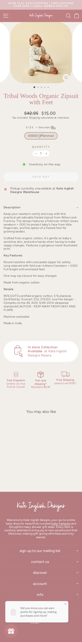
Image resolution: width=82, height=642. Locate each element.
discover (40, 572)
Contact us (40, 561)
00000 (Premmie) (41, 136)
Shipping (34, 117)
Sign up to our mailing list (40, 550)
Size (38, 127)
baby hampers (60, 523)
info (40, 594)
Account (40, 583)
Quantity (41, 146)
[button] (41, 207)
